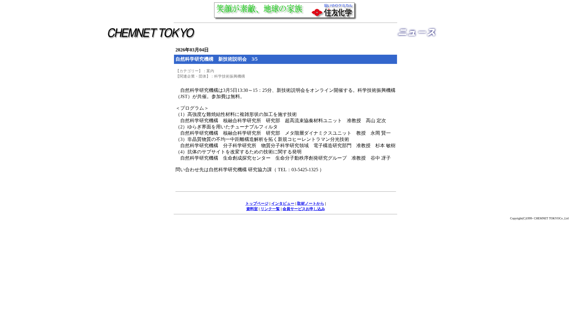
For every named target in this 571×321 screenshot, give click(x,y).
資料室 (252, 209)
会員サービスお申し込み (304, 209)
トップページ (257, 203)
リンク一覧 (270, 209)
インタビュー (282, 203)
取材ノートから (310, 203)
